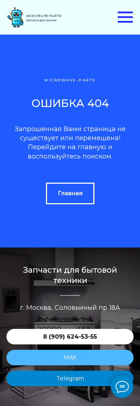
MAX (70, 357)
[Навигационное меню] (125, 17)
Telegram (70, 378)
